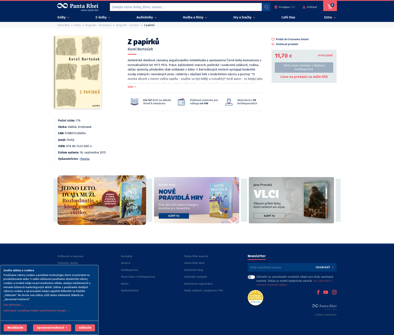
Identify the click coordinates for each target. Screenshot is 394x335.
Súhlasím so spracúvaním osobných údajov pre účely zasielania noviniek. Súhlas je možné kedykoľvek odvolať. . (294, 280)
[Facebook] (318, 292)
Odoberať (323, 267)
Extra (328, 17)
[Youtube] (325, 292)
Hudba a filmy (193, 17)
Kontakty (126, 256)
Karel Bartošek (140, 49)
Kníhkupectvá (129, 270)
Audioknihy (145, 17)
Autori (124, 283)
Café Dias (288, 17)
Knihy (61, 17)
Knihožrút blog (193, 270)
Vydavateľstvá (130, 290)
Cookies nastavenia (326, 314)
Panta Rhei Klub (194, 263)
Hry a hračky (242, 17)
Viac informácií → (13, 304)
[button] (15, 327)
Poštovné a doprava (70, 256)
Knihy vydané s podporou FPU (203, 290)
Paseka (84, 159)
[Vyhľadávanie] (266, 7)
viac (131, 87)
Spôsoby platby (67, 263)
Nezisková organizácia (198, 283)
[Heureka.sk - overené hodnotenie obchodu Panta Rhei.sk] (255, 297)
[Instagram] (334, 292)
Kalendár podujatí (195, 276)
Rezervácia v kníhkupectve (138, 276)
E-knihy (101, 17)
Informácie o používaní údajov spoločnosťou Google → (36, 310)
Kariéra (125, 263)
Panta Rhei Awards (196, 256)
